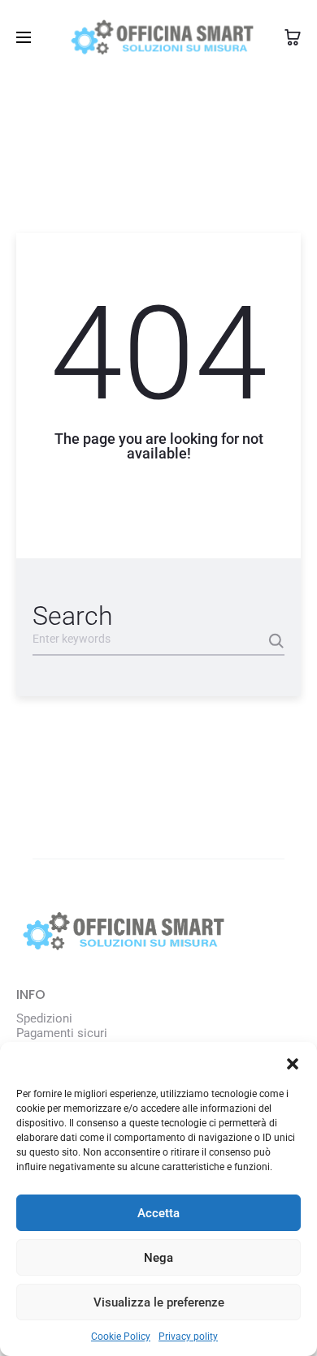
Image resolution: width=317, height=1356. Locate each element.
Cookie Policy (120, 1336)
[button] (292, 1062)
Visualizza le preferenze (158, 1302)
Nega (158, 1258)
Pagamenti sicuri (61, 1033)
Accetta (158, 1213)
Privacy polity (188, 1336)
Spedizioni (44, 1018)
